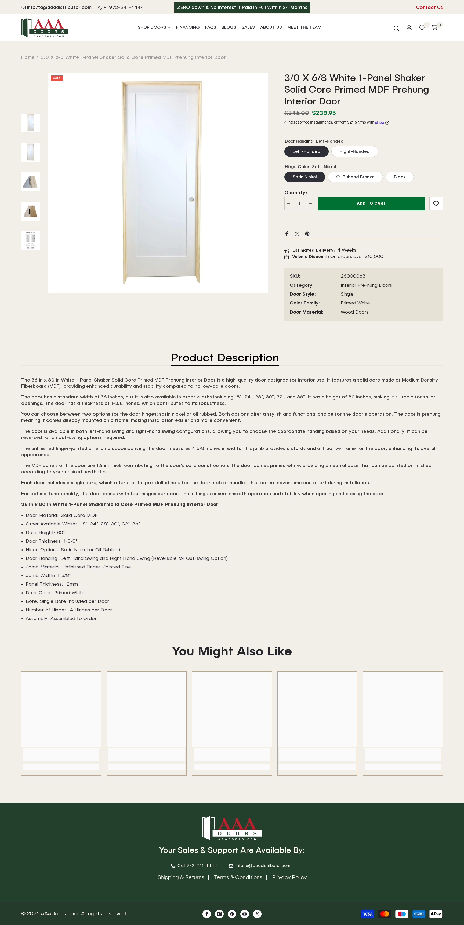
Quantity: (295, 192)
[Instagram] (219, 914)
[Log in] (409, 27)
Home (28, 57)
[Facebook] (286, 233)
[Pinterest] (307, 233)
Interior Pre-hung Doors (366, 285)
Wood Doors (354, 312)
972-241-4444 (201, 866)
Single (347, 294)
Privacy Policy (289, 877)
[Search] (396, 27)
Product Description (225, 358)
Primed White (355, 303)
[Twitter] (297, 233)
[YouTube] (244, 914)
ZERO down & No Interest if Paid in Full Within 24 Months (242, 7)
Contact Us (429, 7)
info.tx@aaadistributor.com (59, 7)
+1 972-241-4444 (124, 7)
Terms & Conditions (238, 877)
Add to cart (371, 203)
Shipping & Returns (181, 877)
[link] (436, 203)
